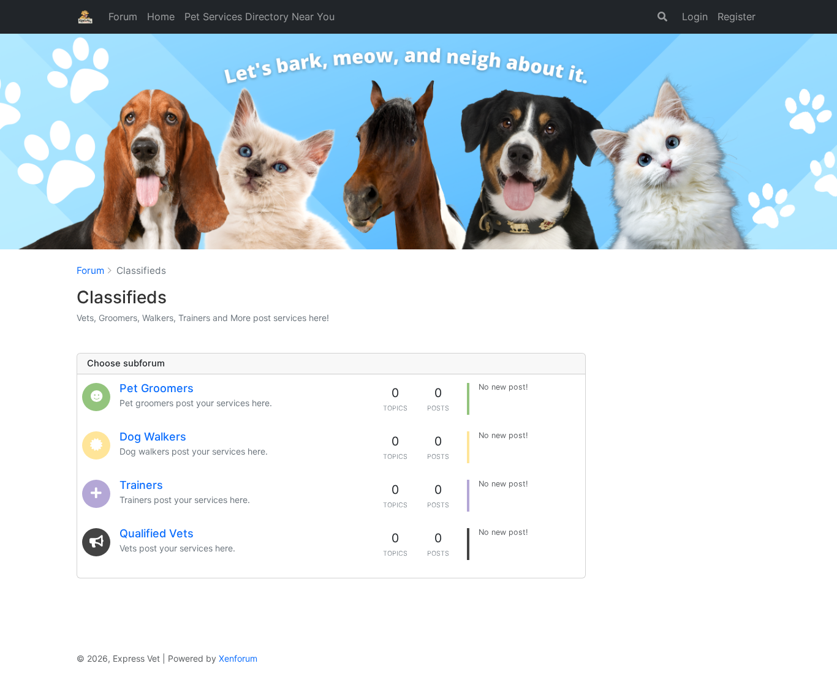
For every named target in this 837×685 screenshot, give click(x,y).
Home (161, 16)
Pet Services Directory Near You (259, 16)
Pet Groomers (156, 388)
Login (695, 16)
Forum (122, 16)
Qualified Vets (156, 533)
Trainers (141, 485)
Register (737, 16)
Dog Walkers (152, 436)
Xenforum (238, 658)
